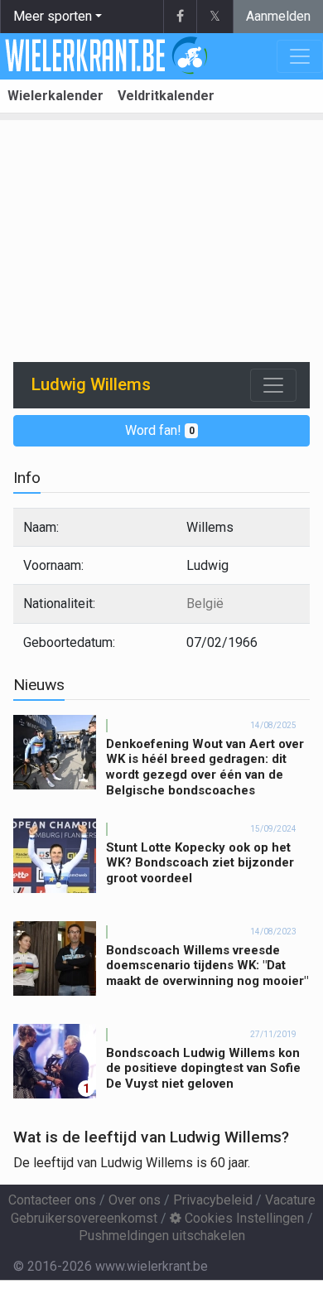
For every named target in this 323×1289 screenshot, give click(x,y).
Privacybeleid (213, 1200)
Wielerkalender (55, 96)
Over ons (134, 1200)
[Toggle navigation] (273, 385)
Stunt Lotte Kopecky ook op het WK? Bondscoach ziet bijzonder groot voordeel (200, 863)
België (205, 603)
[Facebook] (179, 16)
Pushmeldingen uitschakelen (162, 1235)
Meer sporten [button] (52, 16)
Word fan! (160, 430)
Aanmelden (278, 16)
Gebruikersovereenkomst (84, 1218)
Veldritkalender (166, 96)
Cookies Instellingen (242, 1218)
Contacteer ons (52, 1200)
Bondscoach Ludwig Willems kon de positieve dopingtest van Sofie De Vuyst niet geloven (203, 1068)
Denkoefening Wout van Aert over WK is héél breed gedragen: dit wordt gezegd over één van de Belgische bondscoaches (205, 767)
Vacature (290, 1200)
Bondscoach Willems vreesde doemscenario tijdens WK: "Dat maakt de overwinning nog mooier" (207, 966)
